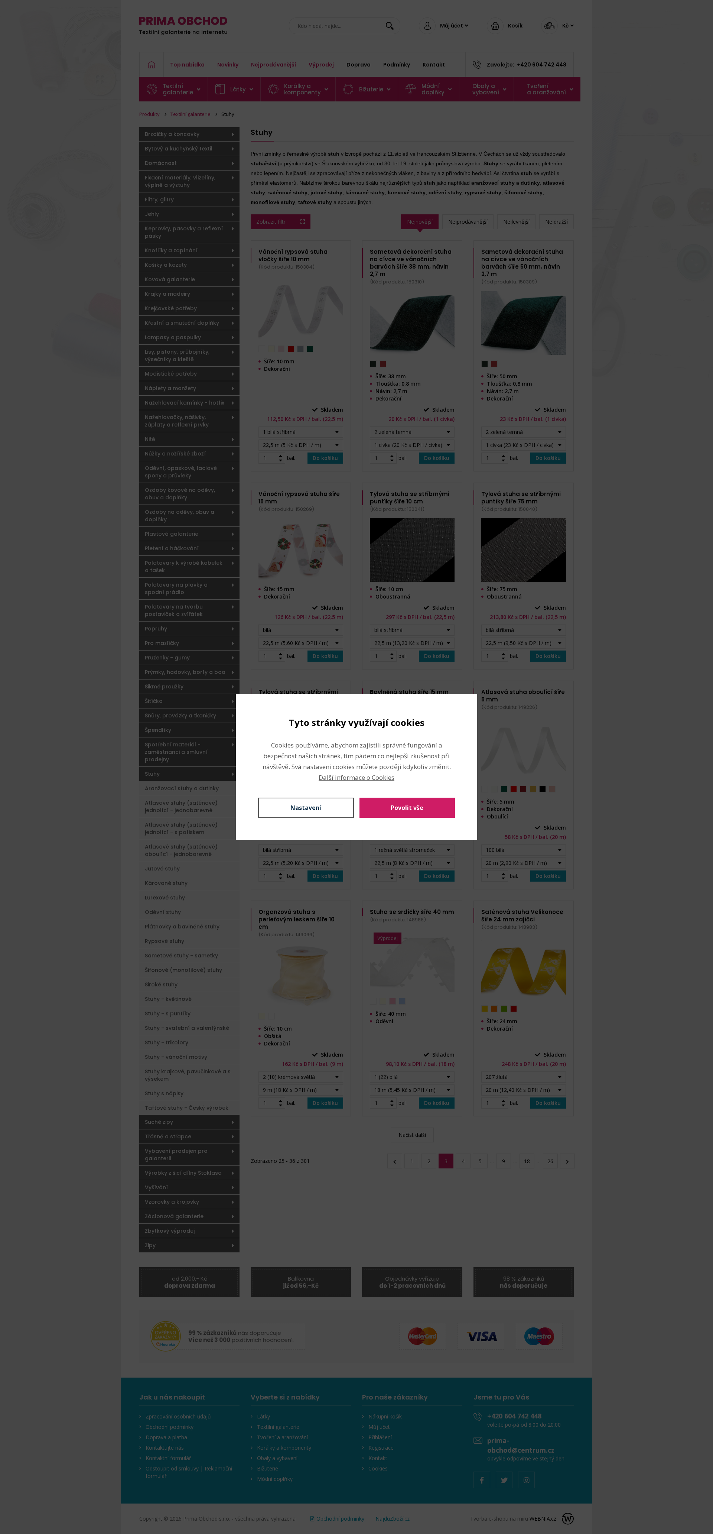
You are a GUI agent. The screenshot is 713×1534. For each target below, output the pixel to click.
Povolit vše (407, 808)
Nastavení (305, 808)
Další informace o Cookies (356, 777)
